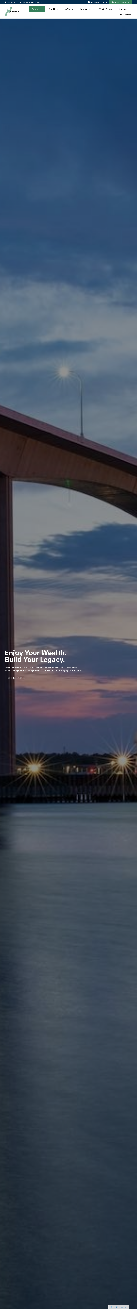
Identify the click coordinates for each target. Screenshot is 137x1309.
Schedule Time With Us (122, 2)
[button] (37, 9)
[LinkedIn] (106, 2)
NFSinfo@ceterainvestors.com (32, 2)
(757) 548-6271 (12, 2)
